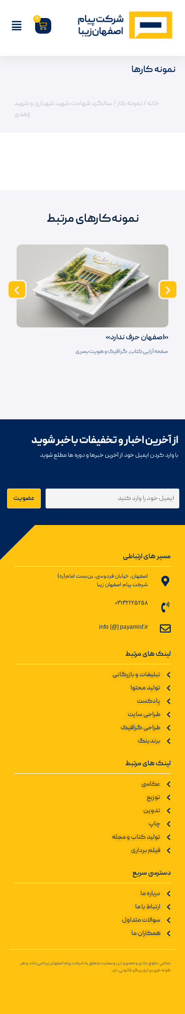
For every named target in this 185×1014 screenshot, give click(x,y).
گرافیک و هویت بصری (101, 352)
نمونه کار (129, 104)
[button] (17, 289)
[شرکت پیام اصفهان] (118, 25)
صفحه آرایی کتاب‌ (149, 352)
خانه (153, 104)
